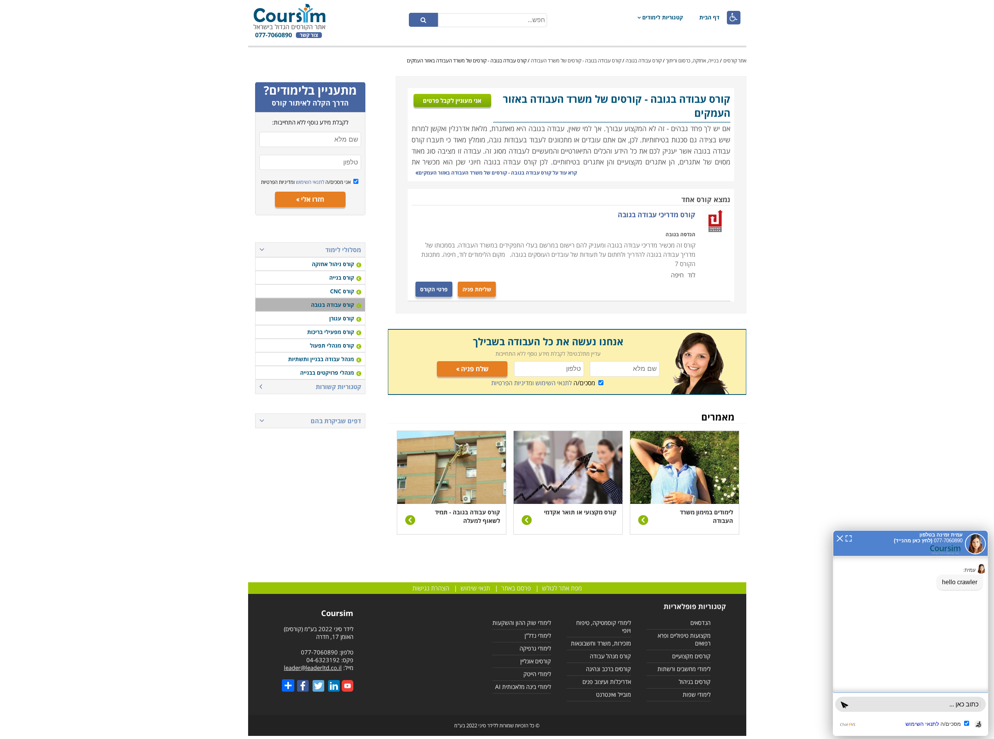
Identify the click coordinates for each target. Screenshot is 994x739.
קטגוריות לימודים (662, 17)
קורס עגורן (341, 318)
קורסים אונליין (535, 661)
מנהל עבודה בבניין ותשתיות (321, 359)
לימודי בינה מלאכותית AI (523, 687)
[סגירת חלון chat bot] (840, 537)
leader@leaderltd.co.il (313, 668)
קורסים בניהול (695, 681)
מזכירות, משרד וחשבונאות (601, 643)
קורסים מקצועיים (691, 656)
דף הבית (709, 17)
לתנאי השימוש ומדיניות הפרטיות (531, 383)
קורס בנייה (341, 277)
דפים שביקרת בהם (336, 421)
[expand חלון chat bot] (849, 537)
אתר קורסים (734, 60)
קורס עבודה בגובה (644, 60)
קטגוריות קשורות (338, 386)
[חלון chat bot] (910, 633)
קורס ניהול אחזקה (333, 264)
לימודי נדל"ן (538, 635)
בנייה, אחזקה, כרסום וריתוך (692, 60)
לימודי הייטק (537, 674)
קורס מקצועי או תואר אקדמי (580, 512)
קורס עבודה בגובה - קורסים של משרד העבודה (576, 60)
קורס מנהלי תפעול (332, 345)
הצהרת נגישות (430, 588)
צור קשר (309, 35)
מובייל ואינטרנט (613, 694)
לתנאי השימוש (309, 181)
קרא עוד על (498, 172)
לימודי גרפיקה (535, 648)
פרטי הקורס (434, 289)
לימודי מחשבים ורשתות (684, 669)
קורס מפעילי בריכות (330, 332)
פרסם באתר (516, 588)
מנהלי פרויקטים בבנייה (327, 372)
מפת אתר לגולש (562, 588)
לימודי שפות (697, 694)
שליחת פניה (476, 289)
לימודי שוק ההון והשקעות (521, 623)
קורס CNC (342, 291)
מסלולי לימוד (343, 250)
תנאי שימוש (475, 588)
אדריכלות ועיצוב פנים (606, 681)
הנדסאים (700, 623)
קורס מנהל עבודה (610, 656)
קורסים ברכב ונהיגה (608, 669)
